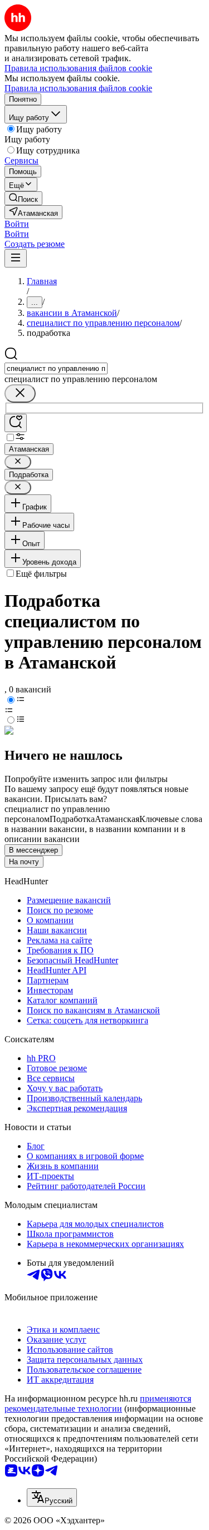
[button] (16, 224)
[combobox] (56, 368)
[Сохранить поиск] (15, 423)
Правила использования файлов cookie (78, 88)
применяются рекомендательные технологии (97, 1403)
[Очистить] (20, 393)
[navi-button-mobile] (15, 258)
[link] (23, 198)
